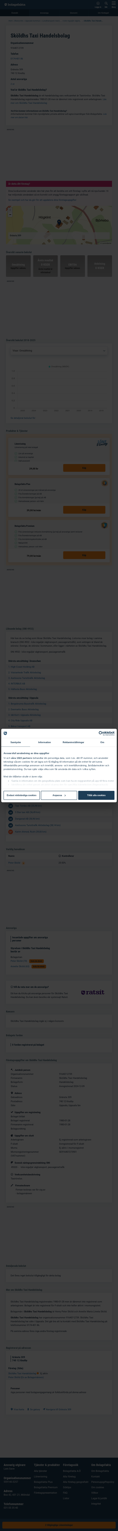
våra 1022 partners (21, 758)
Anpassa (57, 795)
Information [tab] (44, 742)
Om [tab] (102, 742)
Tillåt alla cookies (96, 795)
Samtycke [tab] (15, 742)
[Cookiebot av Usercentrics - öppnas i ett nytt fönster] (101, 733)
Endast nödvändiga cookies (21, 795)
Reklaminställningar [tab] (73, 742)
